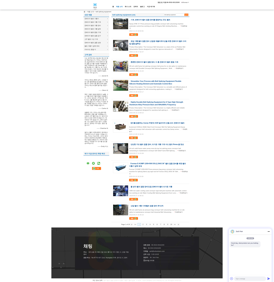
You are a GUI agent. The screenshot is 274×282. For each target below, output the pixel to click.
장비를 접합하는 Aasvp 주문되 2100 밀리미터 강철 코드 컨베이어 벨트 (157, 123)
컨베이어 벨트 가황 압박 (93, 29)
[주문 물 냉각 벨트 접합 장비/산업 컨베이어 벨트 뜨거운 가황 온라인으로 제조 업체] (120, 190)
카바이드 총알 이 (90, 49)
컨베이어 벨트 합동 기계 (93, 32)
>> (175, 224)
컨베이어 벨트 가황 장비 (93, 25)
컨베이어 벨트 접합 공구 (93, 36)
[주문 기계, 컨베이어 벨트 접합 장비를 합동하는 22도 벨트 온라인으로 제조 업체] (120, 23)
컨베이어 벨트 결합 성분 (93, 42)
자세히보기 (180, 49)
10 (171, 224)
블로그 (142, 6)
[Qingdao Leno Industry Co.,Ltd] (95, 6)
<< (135, 224)
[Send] (268, 278)
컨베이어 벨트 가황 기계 (93, 22)
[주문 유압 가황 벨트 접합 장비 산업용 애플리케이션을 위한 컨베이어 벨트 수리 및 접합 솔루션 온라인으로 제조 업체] (120, 45)
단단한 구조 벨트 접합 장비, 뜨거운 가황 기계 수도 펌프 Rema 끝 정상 (157, 144)
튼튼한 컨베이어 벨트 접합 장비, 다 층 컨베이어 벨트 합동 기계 (154, 62)
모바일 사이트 (149, 260)
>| (178, 224)
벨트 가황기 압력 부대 (92, 46)
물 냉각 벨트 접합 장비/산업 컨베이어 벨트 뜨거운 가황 (151, 187)
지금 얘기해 (151, 6)
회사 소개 (128, 6)
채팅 (132, 34)
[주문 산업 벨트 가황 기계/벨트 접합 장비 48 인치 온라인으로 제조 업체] (120, 209)
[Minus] (268, 231)
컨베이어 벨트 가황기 (92, 18)
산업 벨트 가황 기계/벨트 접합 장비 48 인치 (147, 206)
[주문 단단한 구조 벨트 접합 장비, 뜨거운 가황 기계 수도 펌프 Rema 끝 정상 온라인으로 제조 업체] (120, 148)
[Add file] (231, 278)
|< (131, 224)
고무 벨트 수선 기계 (91, 39)
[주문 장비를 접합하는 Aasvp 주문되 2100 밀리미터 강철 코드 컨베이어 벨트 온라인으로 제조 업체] (120, 127)
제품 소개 (119, 6)
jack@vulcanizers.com (157, 251)
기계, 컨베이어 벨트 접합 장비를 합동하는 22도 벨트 (150, 20)
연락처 (135, 6)
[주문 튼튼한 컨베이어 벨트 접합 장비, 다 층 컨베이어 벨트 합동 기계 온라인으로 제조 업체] (120, 66)
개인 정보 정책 (97, 280)
